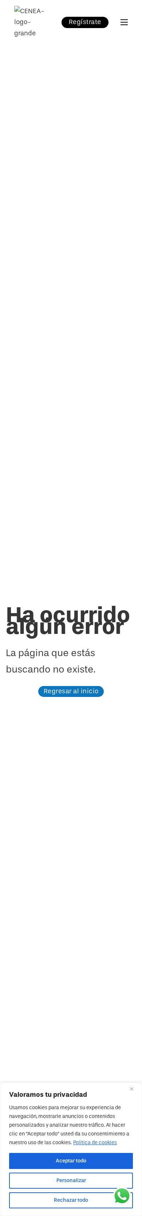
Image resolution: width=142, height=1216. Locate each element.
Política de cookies (95, 1142)
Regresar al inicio (71, 691)
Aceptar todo (71, 1161)
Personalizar (71, 1180)
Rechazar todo (71, 1200)
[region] (71, 1149)
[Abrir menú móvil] (124, 22)
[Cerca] (134, 1088)
